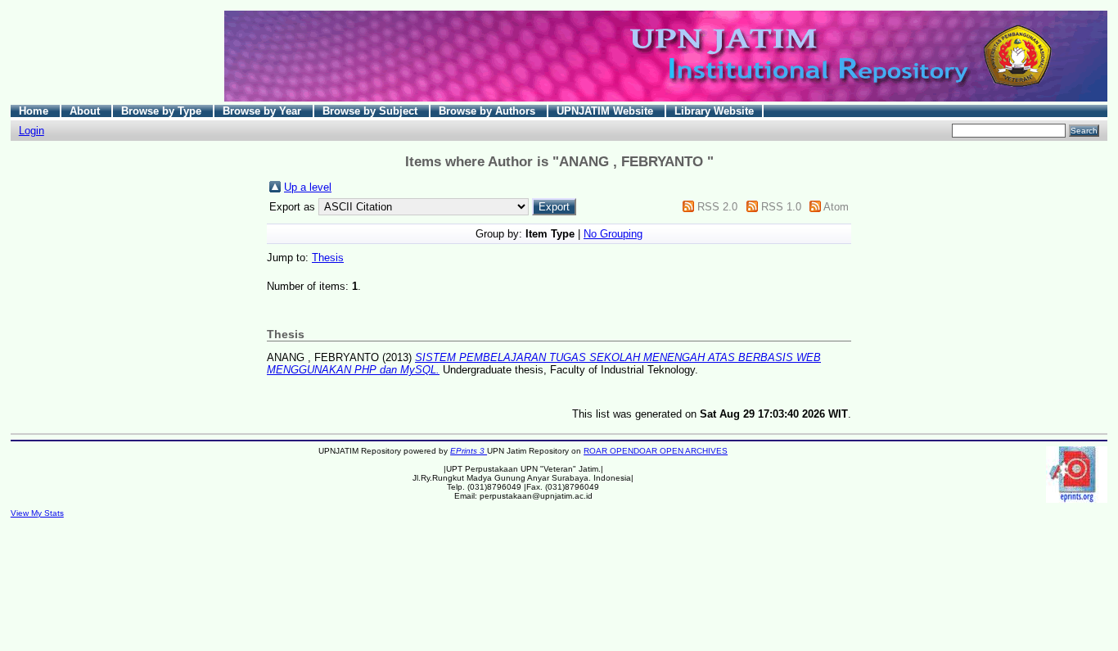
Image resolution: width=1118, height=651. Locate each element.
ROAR (597, 450)
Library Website (714, 111)
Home (35, 111)
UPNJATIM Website (606, 111)
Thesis (328, 257)
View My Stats (37, 513)
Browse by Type (163, 111)
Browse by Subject (371, 111)
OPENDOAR (635, 450)
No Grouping (613, 234)
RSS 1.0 (781, 207)
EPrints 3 (468, 450)
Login (31, 130)
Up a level (307, 187)
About (86, 111)
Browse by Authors (489, 111)
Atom (836, 207)
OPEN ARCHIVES (694, 450)
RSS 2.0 (717, 207)
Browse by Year (263, 111)
